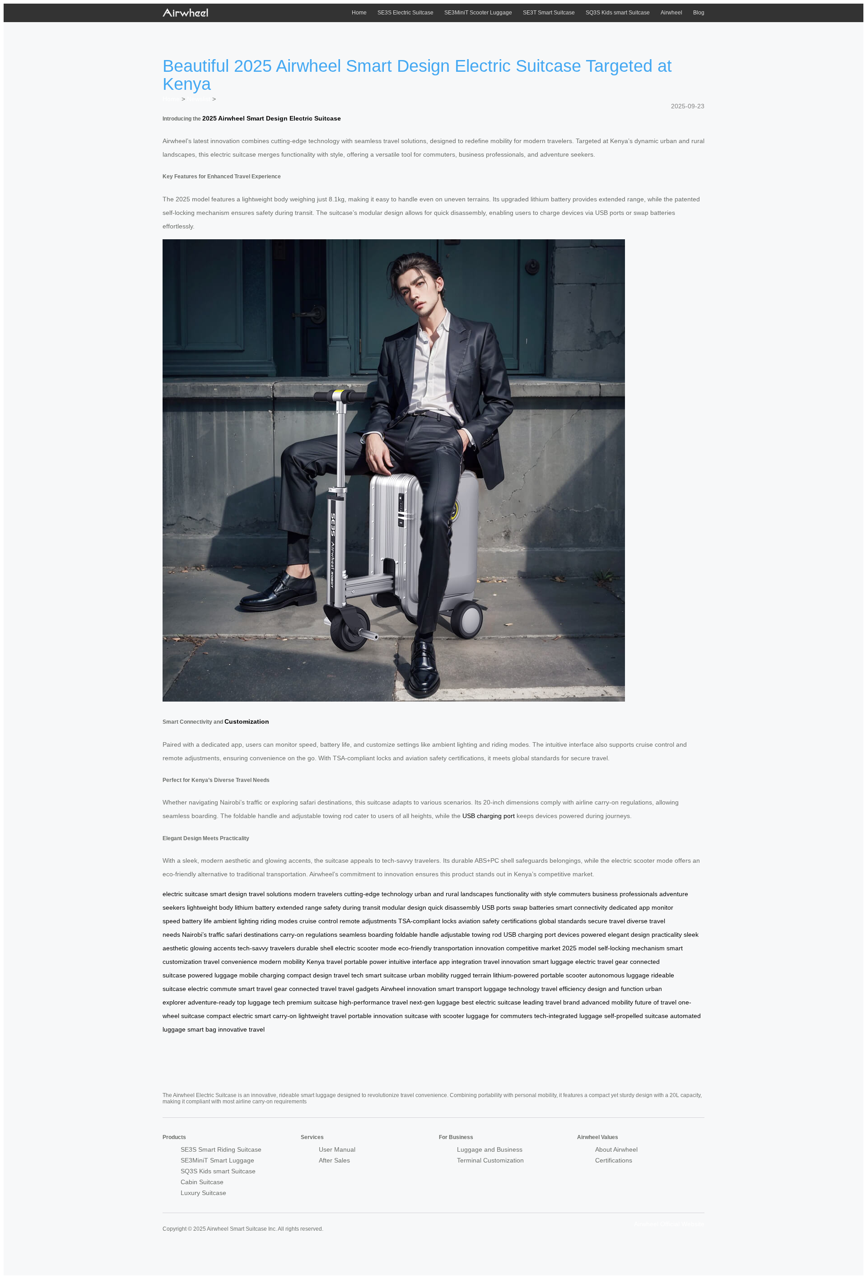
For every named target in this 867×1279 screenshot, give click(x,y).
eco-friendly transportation (435, 948)
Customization (246, 721)
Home (359, 12)
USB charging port (488, 815)
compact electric (229, 1015)
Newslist (198, 98)
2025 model (579, 948)
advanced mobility (607, 1002)
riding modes (279, 921)
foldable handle (417, 934)
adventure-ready (211, 1002)
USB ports (496, 907)
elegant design (629, 934)
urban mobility (429, 975)
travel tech (349, 975)
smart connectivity (581, 907)
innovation (489, 948)
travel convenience (230, 961)
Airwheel (671, 12)
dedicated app (629, 907)
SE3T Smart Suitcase (549, 12)
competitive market (533, 948)
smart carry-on (276, 1015)
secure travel (606, 921)
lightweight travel (322, 1015)
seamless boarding (366, 934)
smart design (228, 894)
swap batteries (533, 907)
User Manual (337, 1149)
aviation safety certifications (497, 921)
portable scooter (564, 975)
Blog (698, 12)
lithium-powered (516, 975)
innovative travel (241, 1029)
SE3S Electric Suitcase (406, 12)
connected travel (312, 988)
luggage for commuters (499, 1015)
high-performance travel (373, 1002)
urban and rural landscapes (454, 894)
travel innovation (507, 961)
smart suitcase (386, 975)
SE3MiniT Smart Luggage (217, 1160)
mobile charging (262, 975)
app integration (460, 961)
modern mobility (282, 961)
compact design (309, 975)
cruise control (318, 921)
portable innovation (375, 1015)
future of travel (655, 1002)
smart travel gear (262, 988)
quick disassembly (454, 907)
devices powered (582, 934)
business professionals (624, 894)
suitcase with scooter (434, 1015)
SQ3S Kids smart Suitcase (618, 12)
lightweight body (210, 907)
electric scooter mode (365, 948)
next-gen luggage (435, 1002)
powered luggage (213, 975)
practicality (667, 934)
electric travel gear (601, 961)
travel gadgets (358, 988)
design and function (615, 988)
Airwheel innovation (408, 988)
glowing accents (213, 948)
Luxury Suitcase (203, 1192)
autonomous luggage (619, 975)
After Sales (334, 1160)
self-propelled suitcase (636, 1015)
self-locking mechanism (631, 948)
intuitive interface (413, 961)
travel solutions (270, 894)
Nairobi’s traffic (203, 934)
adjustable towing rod (471, 934)
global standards (562, 921)
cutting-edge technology (378, 894)
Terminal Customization (490, 1160)
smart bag (201, 1029)
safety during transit (352, 907)
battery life (197, 921)
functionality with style (526, 894)
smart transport (460, 988)
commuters (575, 894)
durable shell (315, 948)
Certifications (613, 1160)
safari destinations (252, 934)
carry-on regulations (308, 934)
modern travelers (318, 894)
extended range (299, 907)
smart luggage (552, 961)
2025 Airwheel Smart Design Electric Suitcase (271, 118)
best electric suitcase (491, 1002)
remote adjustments (368, 921)
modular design (404, 907)
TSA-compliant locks (427, 921)
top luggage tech (261, 1002)
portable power (365, 961)
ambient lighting (236, 921)
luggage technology (512, 988)
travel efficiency (563, 988)
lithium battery (255, 907)
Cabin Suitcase (202, 1182)
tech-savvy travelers (266, 948)
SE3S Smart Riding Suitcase (221, 1149)
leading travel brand (551, 1002)
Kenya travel (324, 961)
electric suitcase (185, 894)
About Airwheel (616, 1149)
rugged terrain (471, 975)
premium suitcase (312, 1002)
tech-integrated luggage (568, 1015)
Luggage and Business (489, 1149)
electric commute (212, 988)
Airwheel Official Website (669, 1224)
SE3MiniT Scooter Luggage (478, 12)
